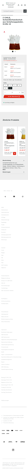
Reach (2, 362)
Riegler (3, 252)
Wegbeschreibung (5, 278)
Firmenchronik (4, 347)
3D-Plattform (4, 298)
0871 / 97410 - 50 (8, 190)
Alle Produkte (4, 265)
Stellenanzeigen (5, 400)
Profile (2, 224)
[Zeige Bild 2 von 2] (15, 51)
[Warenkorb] (25, 5)
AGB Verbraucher (5, 337)
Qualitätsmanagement (6, 359)
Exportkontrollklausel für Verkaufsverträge (11, 357)
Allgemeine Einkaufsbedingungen (9, 339)
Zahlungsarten (4, 314)
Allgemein (3, 267)
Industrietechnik (5, 212)
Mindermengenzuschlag (7, 319)
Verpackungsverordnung (7, 369)
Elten (2, 260)
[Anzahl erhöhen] (19, 92)
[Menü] (3, 5)
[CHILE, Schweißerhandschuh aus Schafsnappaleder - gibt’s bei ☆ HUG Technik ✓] (14, 42)
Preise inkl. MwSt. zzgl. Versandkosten (13, 79)
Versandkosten (4, 311)
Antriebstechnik (5, 214)
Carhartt (3, 247)
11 (5, 88)
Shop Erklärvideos (5, 321)
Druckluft (3, 232)
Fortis (2, 250)
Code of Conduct (5, 364)
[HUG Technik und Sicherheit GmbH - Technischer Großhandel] (10, 5)
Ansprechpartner (5, 275)
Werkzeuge (4, 239)
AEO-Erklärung (4, 366)
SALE (2, 207)
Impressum (4, 329)
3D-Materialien (4, 303)
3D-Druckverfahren (5, 301)
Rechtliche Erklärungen (6, 332)
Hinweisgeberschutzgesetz (7, 349)
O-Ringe (3, 217)
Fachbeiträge (4, 288)
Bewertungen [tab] (6, 172)
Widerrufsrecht (4, 316)
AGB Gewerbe (4, 334)
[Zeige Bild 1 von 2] (12, 51)
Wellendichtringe (5, 219)
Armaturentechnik (5, 227)
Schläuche (3, 229)
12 (10, 88)
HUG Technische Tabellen (7, 290)
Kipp (2, 255)
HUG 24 (3, 283)
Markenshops (5, 245)
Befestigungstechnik (6, 237)
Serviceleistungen (5, 285)
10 (19, 85)
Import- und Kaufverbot (6, 354)
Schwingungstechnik (6, 234)
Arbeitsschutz (4, 209)
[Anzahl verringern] (5, 92)
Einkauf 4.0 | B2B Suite (6, 280)
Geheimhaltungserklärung (7, 344)
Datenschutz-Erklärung (6, 342)
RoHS (2, 352)
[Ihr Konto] (18, 5)
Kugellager (3, 222)
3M (2, 257)
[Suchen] (25, 11)
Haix (2, 262)
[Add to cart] (14, 153)
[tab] (14, 165)
